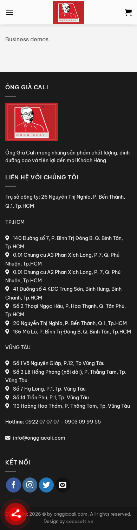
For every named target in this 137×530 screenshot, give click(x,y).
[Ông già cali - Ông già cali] (68, 12)
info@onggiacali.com (39, 438)
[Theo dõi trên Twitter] (46, 485)
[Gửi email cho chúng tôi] (62, 485)
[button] (9, 12)
